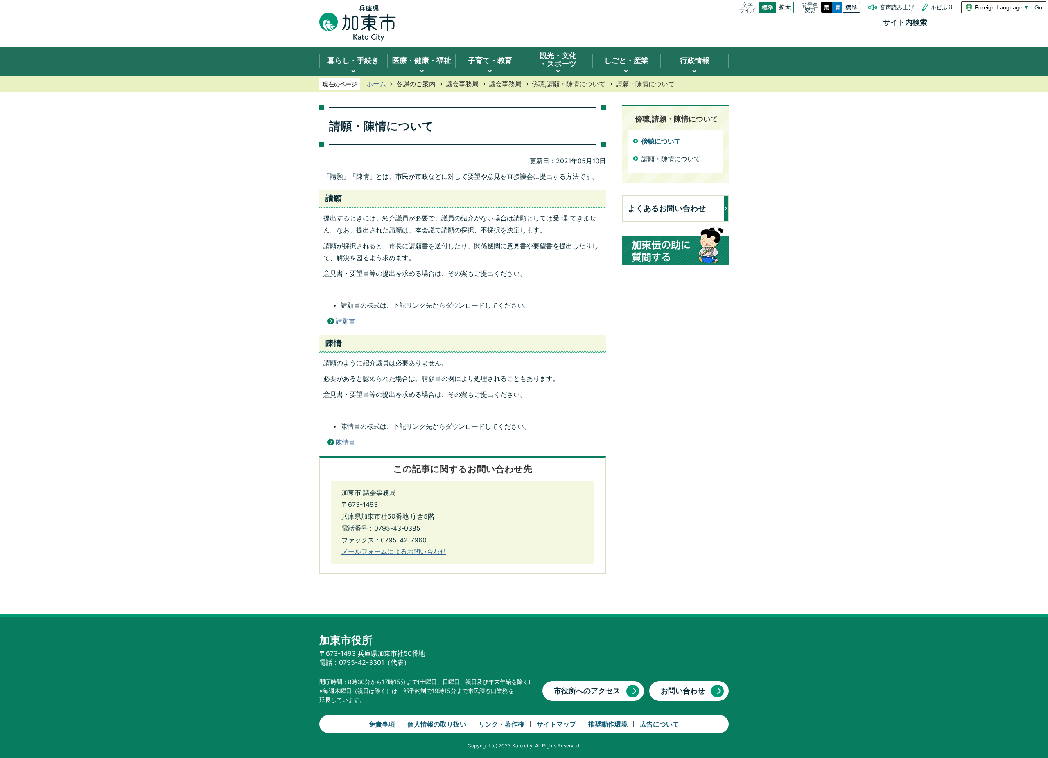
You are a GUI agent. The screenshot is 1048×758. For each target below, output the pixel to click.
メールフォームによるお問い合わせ (393, 551)
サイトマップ (556, 724)
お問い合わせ (683, 690)
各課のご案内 (416, 84)
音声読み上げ (897, 7)
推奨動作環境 (608, 724)
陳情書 (345, 442)
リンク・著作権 (501, 724)
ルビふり (942, 7)
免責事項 (382, 724)
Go (1038, 7)
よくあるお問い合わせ (667, 208)
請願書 (345, 321)
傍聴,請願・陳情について (568, 84)
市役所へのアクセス (587, 690)
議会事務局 (462, 84)
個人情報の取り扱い (436, 724)
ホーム (376, 84)
